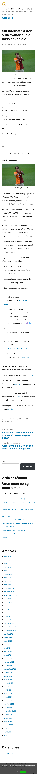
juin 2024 (7, 644)
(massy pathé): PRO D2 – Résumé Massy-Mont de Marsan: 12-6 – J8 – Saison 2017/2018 (18, 523)
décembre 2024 (10, 627)
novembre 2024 (10, 630)
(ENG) (4, 537)
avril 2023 (8, 693)
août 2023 (8, 679)
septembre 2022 (10, 718)
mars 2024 (8, 655)
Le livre (30, 375)
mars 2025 (8, 616)
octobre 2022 (9, 714)
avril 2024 (8, 651)
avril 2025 (8, 613)
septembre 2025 (10, 595)
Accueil (6, 17)
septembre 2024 (10, 637)
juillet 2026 (8, 560)
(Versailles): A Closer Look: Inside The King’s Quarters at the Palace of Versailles (17, 513)
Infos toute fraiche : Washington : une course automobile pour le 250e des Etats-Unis (18, 502)
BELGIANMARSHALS (12, 9)
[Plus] (12, 18)
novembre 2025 (10, 588)
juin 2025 (7, 606)
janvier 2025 (9, 623)
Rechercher (6, 461)
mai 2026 (7, 567)
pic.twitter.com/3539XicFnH (15, 348)
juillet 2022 (8, 725)
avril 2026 (8, 570)
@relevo (7, 291)
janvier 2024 (9, 662)
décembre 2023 (10, 665)
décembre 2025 (10, 584)
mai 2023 (7, 690)
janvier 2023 (9, 704)
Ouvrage (17, 384)
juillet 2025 (8, 602)
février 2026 (9, 577)
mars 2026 (8, 574)
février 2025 (9, 620)
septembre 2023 (10, 676)
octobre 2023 (9, 672)
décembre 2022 (10, 707)
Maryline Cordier (9, 44)
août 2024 (8, 641)
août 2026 (8, 556)
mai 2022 (7, 732)
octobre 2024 (9, 634)
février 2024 (9, 658)
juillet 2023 (8, 683)
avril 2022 (8, 735)
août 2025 (8, 599)
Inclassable (8, 421)
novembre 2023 (10, 669)
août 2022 (8, 721)
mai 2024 (7, 648)
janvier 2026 (9, 581)
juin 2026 (7, 563)
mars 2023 (8, 697)
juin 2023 (7, 686)
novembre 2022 (10, 711)
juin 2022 (7, 728)
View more (28, 769)
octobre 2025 (9, 591)
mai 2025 (7, 609)
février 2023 (9, 700)
